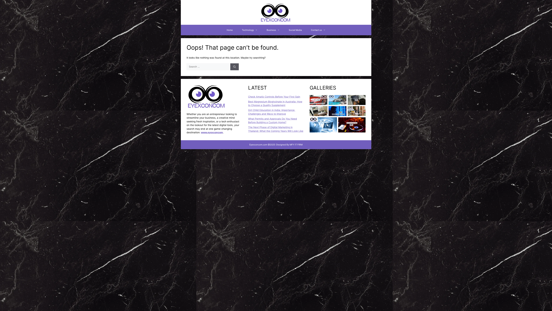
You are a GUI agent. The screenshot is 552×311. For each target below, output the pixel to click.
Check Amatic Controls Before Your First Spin (274, 96)
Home (230, 30)
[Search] (234, 66)
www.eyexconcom (212, 132)
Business (271, 30)
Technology (248, 30)
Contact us (316, 30)
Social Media (295, 30)
